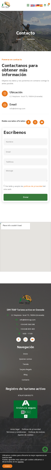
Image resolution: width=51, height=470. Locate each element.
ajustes (21, 462)
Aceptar (7, 466)
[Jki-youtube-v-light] (42, 122)
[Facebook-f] (18, 339)
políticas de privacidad (33, 186)
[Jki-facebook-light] (28, 122)
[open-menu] (28, 5)
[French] (35, 5)
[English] (32, 5)
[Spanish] (41, 5)
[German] (38, 5)
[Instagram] (35, 122)
